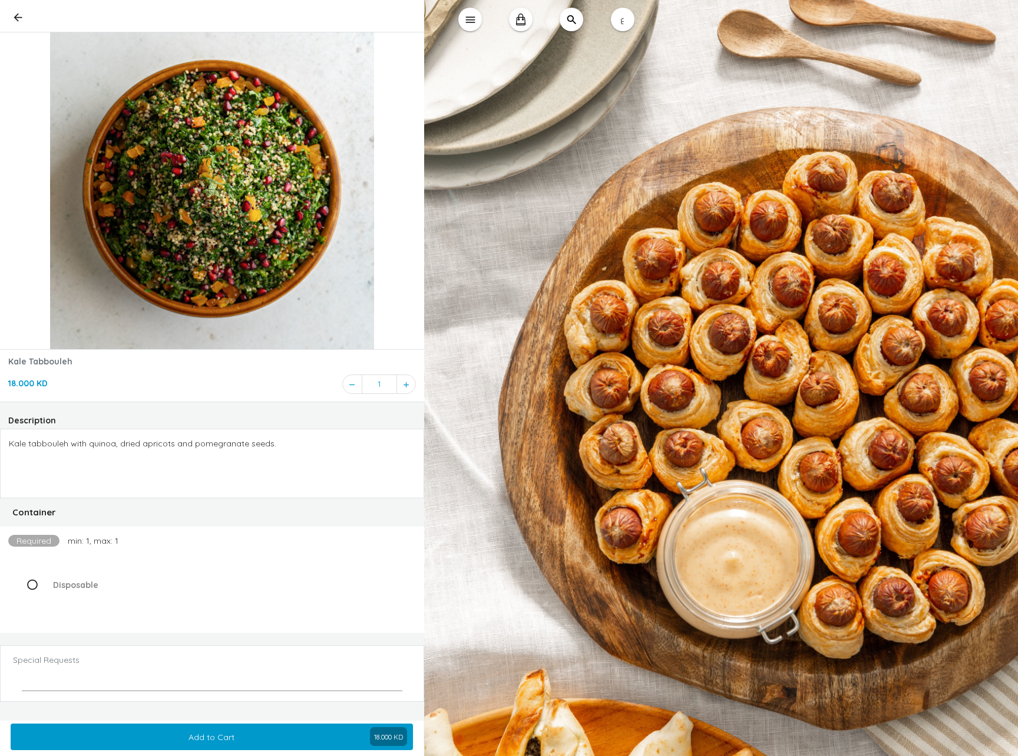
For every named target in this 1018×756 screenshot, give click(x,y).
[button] (212, 512)
